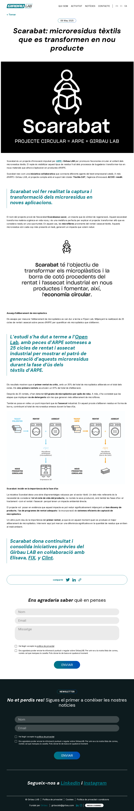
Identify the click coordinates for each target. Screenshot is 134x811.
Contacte (104, 6)
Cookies (70, 799)
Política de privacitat (52, 799)
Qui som (63, 6)
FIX (31, 558)
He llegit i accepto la (36, 646)
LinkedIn (70, 783)
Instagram (95, 783)
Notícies (90, 6)
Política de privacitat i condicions (93, 799)
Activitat (76, 6)
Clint (47, 558)
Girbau (44, 805)
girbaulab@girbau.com (62, 805)
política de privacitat (45, 646)
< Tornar (11, 14)
